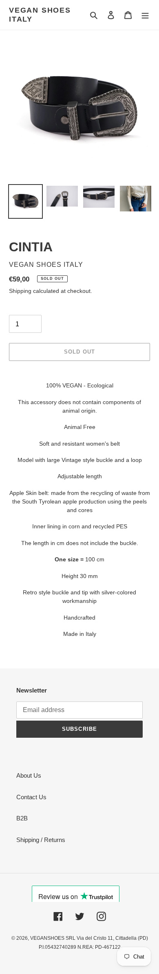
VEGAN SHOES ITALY (40, 14)
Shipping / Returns (40, 839)
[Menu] (145, 15)
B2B (22, 818)
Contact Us (31, 797)
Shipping (20, 291)
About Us (28, 775)
